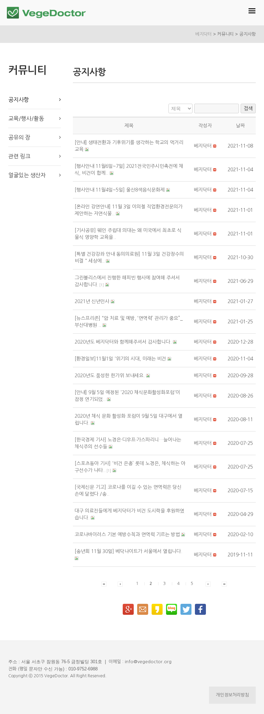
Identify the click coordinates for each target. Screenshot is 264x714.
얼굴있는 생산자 (27, 175)
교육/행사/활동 (26, 118)
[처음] (104, 583)
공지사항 (18, 99)
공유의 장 (19, 137)
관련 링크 (19, 156)
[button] (203, 145)
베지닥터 (203, 34)
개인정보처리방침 (232, 695)
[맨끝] (224, 583)
